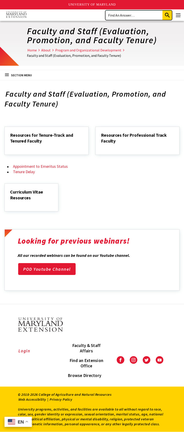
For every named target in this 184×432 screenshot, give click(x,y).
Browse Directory (84, 375)
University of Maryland (92, 4)
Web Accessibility (32, 399)
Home (32, 50)
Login (24, 350)
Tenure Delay (24, 171)
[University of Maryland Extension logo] (16, 15)
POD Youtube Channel (47, 269)
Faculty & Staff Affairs (86, 348)
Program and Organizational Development (88, 50)
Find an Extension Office (86, 363)
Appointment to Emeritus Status (40, 166)
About (46, 50)
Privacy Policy (61, 399)
